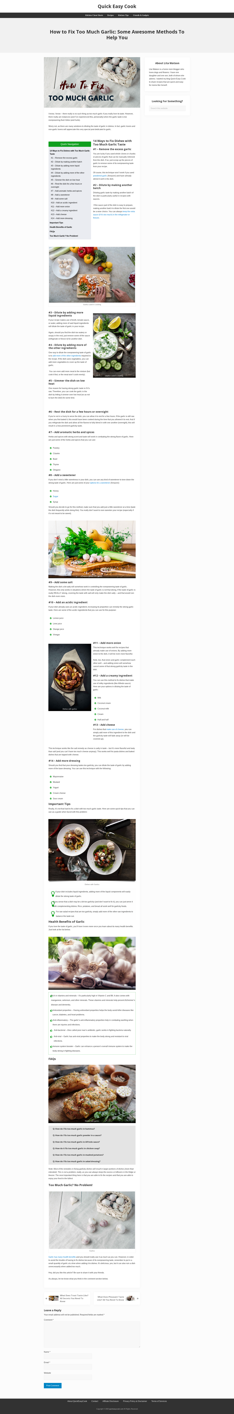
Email (47, 1362)
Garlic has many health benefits (62, 1257)
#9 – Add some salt (59, 199)
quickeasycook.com (116, 1409)
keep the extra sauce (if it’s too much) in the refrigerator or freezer (114, 214)
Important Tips (56, 223)
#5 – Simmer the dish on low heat (65, 180)
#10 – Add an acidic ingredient (64, 203)
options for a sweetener (100, 483)
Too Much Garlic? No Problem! (64, 236)
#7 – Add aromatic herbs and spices (66, 191)
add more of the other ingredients (67, 356)
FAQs (52, 231)
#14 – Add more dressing (62, 218)
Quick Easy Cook (117, 6)
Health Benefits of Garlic (61, 227)
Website (47, 1373)
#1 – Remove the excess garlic (64, 158)
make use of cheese (115, 729)
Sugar (55, 496)
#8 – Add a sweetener (60, 195)
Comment (49, 1320)
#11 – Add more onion (60, 207)
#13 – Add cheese (59, 214)
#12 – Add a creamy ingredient (64, 210)
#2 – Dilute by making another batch (66, 162)
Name (47, 1352)
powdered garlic (100, 176)
